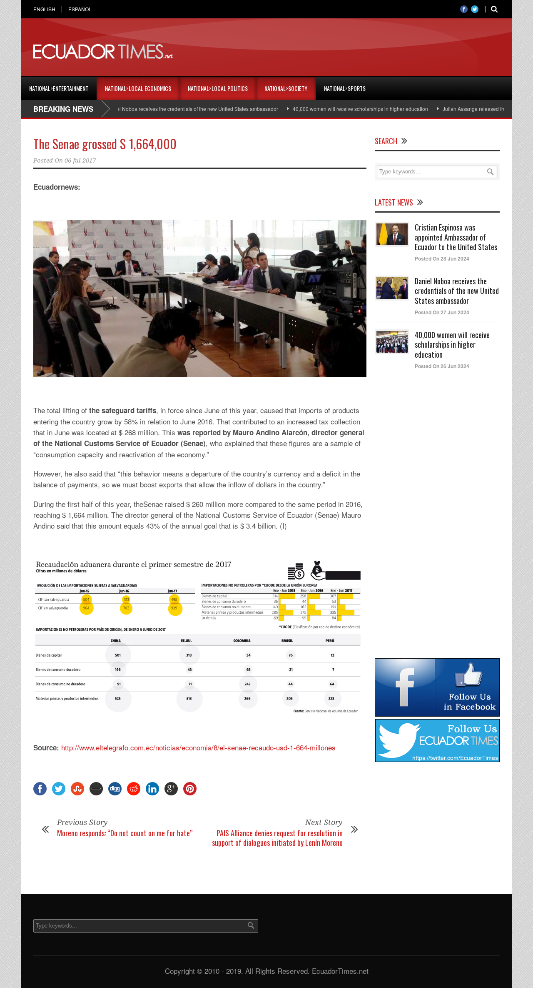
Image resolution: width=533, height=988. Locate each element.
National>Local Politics (218, 88)
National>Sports (345, 88)
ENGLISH (44, 9)
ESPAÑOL (80, 9)
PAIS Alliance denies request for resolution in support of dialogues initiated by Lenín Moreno (277, 838)
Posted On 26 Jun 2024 (442, 366)
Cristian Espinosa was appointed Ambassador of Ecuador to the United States (456, 237)
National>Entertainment (58, 88)
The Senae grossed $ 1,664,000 (105, 143)
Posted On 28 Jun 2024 (442, 258)
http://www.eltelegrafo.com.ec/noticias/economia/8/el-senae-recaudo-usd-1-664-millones (198, 747)
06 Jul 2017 (80, 160)
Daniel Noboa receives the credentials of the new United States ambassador (172, 108)
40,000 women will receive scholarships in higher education (340, 108)
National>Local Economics (138, 88)
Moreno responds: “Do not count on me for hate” (124, 833)
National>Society (285, 88)
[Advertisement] (348, 51)
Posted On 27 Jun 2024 (442, 312)
